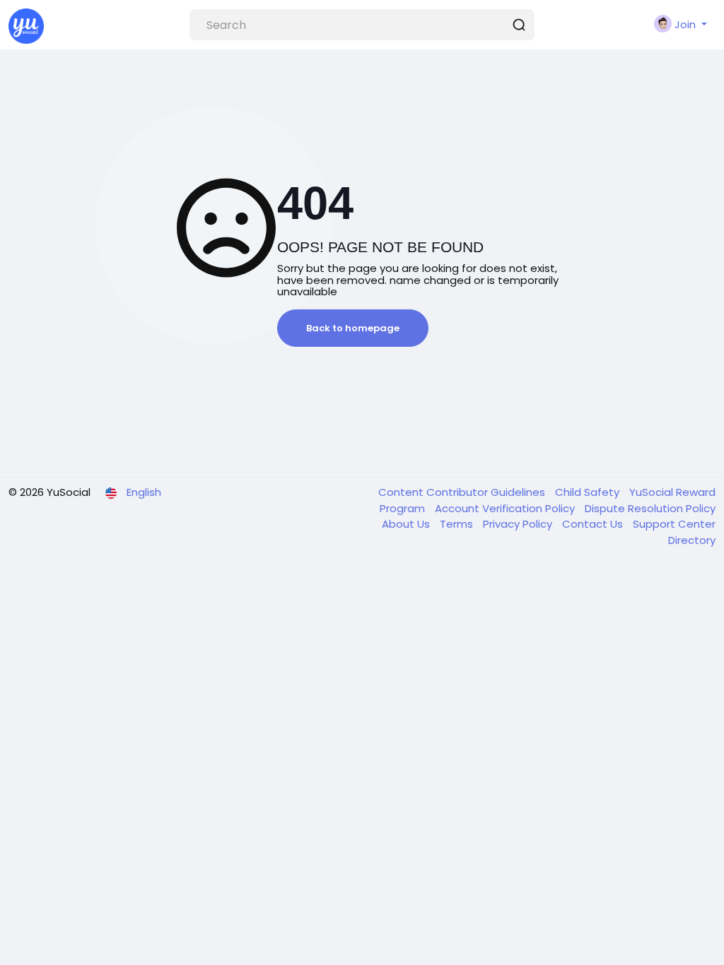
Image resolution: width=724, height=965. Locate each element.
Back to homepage (352, 328)
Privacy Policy (519, 523)
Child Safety (588, 492)
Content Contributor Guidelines (463, 492)
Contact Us (594, 523)
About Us (407, 523)
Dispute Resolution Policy (650, 508)
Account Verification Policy (506, 508)
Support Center (674, 523)
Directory (692, 540)
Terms (458, 523)
